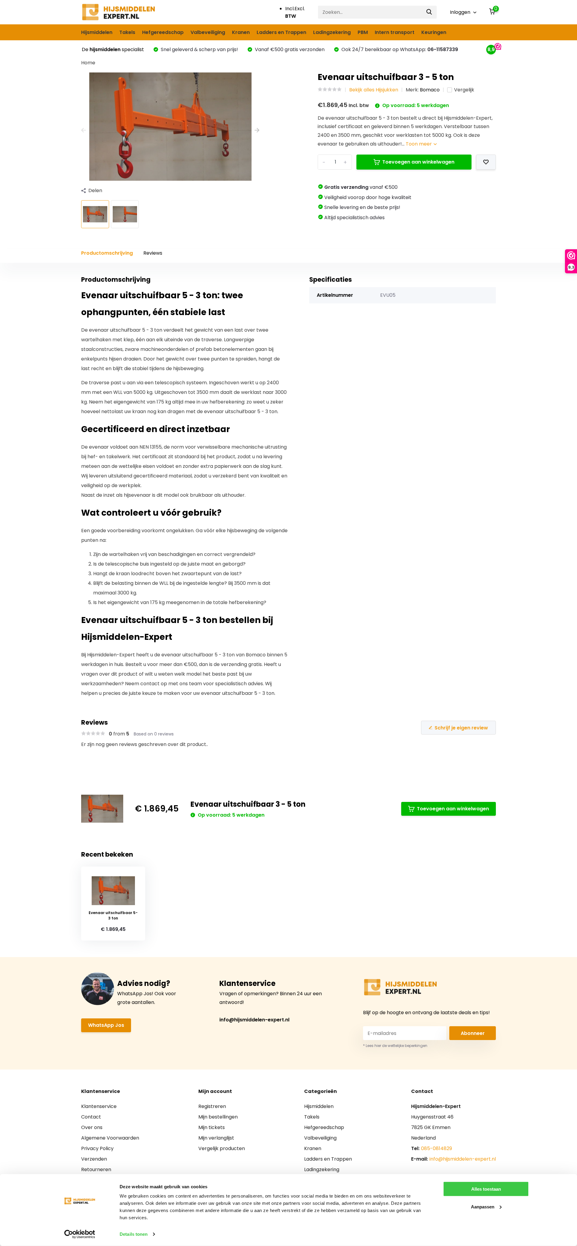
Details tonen (134, 1234)
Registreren (212, 1106)
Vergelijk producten (221, 1148)
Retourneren (96, 1169)
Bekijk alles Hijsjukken (373, 89)
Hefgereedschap (163, 32)
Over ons (91, 1127)
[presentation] (83, 130)
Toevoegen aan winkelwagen (418, 161)
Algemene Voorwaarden (110, 1137)
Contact (91, 1116)
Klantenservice (99, 1106)
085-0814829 (436, 1148)
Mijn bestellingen (218, 1116)
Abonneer (473, 1033)
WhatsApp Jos (106, 1025)
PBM (363, 32)
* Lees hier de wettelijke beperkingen (395, 1045)
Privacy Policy (97, 1148)
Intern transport (394, 32)
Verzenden (94, 1158)
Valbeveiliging (208, 32)
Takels (127, 32)
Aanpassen (482, 1206)
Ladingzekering (332, 32)
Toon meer (419, 143)
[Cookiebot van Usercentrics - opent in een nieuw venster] (79, 1234)
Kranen (241, 32)
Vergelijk (464, 89)
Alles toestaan (486, 1189)
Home (88, 62)
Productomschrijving (107, 253)
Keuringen (433, 32)
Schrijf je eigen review (461, 727)
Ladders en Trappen (281, 32)
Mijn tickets (211, 1127)
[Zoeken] (429, 12)
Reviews (152, 253)
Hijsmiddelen (96, 32)
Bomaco (430, 89)
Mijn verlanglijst (216, 1137)
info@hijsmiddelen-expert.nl (254, 1019)
